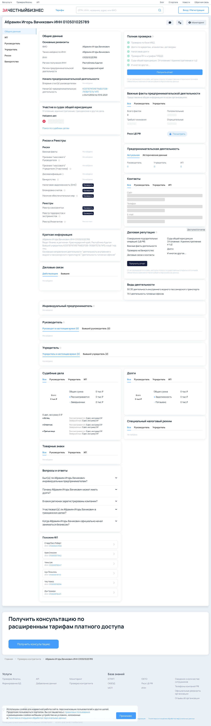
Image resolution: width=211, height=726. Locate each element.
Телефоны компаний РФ (187, 686)
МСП (110, 687)
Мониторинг (76, 678)
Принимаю (126, 716)
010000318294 (55, 584)
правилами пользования (77, 712)
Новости (186, 2)
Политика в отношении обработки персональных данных (171, 718)
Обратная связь (202, 2)
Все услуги (7, 2)
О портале (173, 2)
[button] (193, 10)
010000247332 (55, 546)
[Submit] (159, 9)
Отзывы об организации (187, 698)
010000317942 (55, 555)
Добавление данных (46, 683)
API (38, 2)
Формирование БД (11, 683)
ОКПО (144, 678)
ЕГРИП (111, 678)
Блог (162, 2)
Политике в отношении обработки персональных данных (37, 717)
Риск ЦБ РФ (147, 683)
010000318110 (55, 574)
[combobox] (119, 10)
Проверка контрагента (81, 683)
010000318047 (55, 565)
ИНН (143, 687)
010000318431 (55, 594)
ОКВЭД (111, 683)
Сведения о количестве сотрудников (187, 680)
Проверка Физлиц (24, 2)
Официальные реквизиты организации (188, 692)
